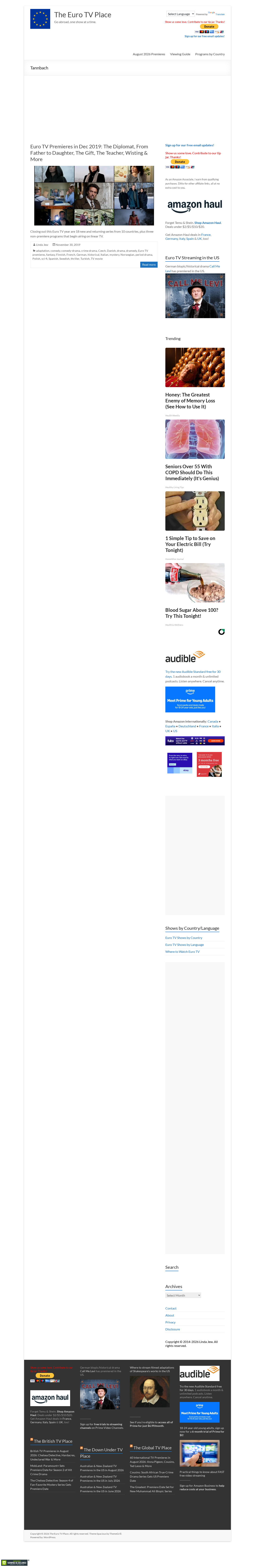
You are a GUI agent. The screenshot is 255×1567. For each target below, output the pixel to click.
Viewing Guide (180, 54)
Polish (36, 258)
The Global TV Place (152, 1447)
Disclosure (172, 1329)
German (81, 254)
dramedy (131, 250)
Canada (213, 721)
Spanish (53, 258)
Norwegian (127, 254)
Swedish (64, 258)
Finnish (60, 254)
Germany (171, 238)
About (169, 1315)
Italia (215, 726)
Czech (102, 250)
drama (121, 250)
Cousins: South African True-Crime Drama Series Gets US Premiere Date (151, 1476)
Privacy (170, 1322)
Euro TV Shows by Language (184, 944)
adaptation (42, 250)
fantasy (50, 254)
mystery (114, 254)
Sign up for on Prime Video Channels (101, 1425)
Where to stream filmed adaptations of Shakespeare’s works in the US (152, 1369)
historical (93, 254)
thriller (75, 258)
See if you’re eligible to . (151, 1423)
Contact (171, 1308)
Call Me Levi (87, 1371)
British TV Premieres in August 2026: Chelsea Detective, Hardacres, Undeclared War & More (52, 1455)
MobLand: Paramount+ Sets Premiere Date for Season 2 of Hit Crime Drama (51, 1470)
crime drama (89, 250)
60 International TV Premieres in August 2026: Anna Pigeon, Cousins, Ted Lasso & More (152, 1462)
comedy (55, 250)
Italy (182, 238)
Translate (220, 14)
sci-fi (44, 258)
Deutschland (187, 726)
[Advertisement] (127, 105)
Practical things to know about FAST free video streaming (202, 1473)
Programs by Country (210, 54)
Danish (111, 250)
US (175, 731)
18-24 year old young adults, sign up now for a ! (202, 1431)
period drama (143, 254)
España (170, 726)
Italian (104, 254)
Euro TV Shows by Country (183, 937)
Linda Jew (42, 244)
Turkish (85, 258)
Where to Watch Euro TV (182, 951)
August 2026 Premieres (149, 54)
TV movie (97, 258)
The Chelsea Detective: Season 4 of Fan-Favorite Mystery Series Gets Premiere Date (51, 1484)
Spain (190, 238)
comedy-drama (70, 250)
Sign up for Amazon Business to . (202, 1487)
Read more (149, 264)
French (71, 254)
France (206, 234)
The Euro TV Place (82, 14)
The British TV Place (53, 1441)
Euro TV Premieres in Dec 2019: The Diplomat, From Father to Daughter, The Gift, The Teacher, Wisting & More (89, 152)
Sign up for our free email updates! (205, 36)
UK (199, 238)
